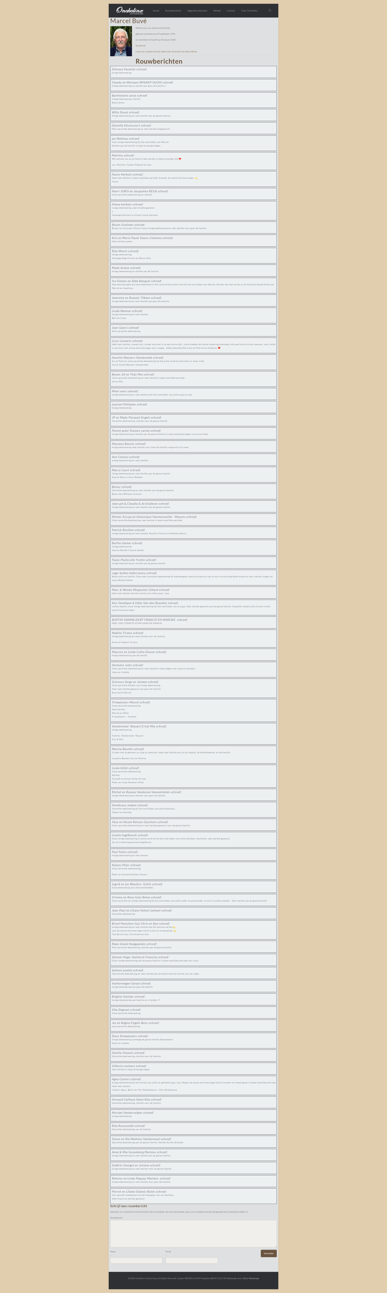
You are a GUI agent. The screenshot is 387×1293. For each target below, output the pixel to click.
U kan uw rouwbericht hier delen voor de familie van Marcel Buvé (166, 51)
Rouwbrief (141, 45)
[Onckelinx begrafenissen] (130, 10)
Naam (113, 1251)
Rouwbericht (116, 1217)
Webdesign (254, 1278)
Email (168, 1251)
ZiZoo (245, 1278)
